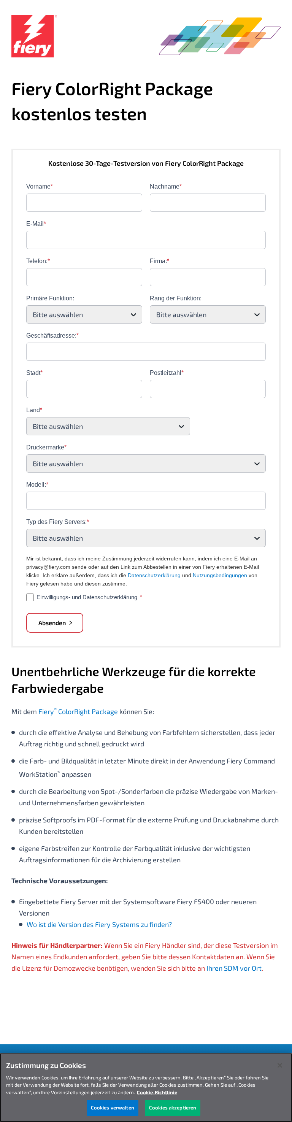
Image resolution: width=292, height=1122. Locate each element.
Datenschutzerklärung (154, 575)
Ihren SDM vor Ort (234, 968)
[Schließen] (279, 1065)
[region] (146, 1087)
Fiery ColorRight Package (78, 711)
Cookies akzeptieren (172, 1108)
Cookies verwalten (112, 1108)
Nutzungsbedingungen (220, 575)
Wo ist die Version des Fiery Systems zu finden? (99, 924)
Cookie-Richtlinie (157, 1092)
